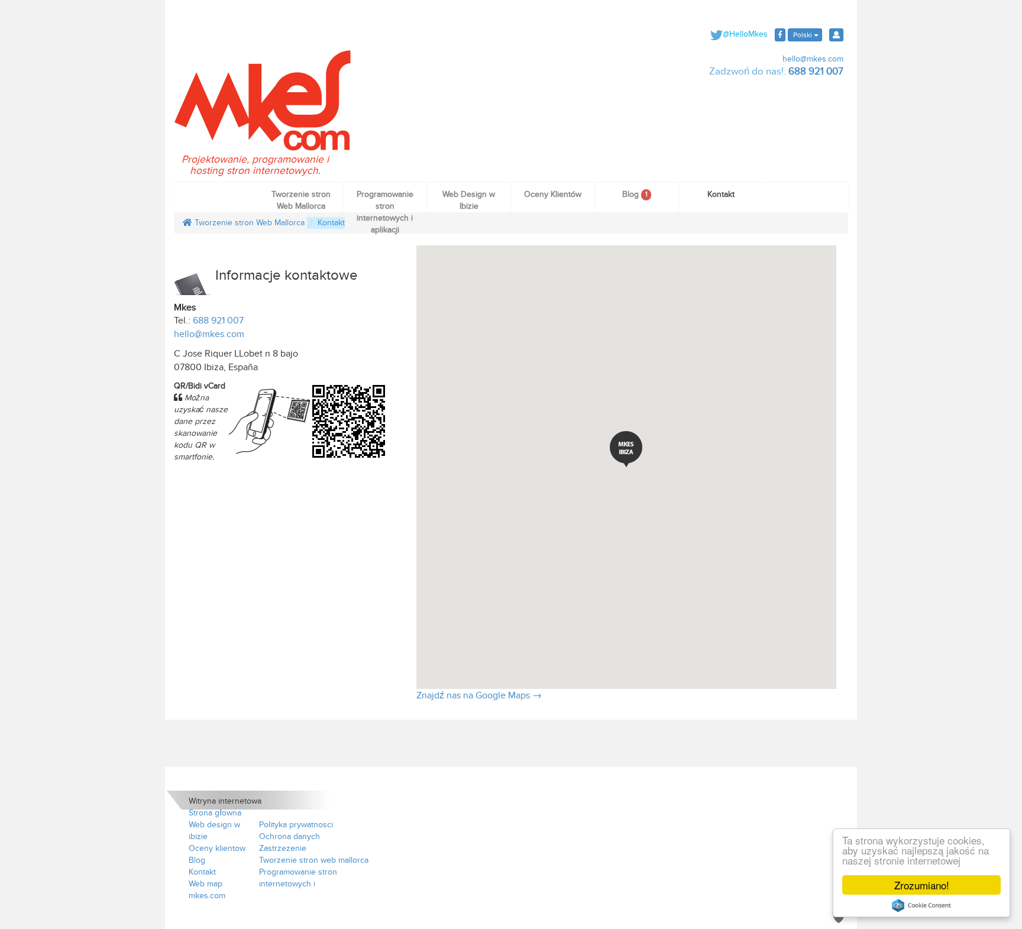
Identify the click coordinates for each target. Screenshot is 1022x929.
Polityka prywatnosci (296, 825)
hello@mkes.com (811, 59)
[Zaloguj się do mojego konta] (836, 34)
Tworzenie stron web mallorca (313, 860)
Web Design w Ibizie (468, 200)
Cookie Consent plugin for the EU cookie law (921, 905)
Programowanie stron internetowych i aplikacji (385, 200)
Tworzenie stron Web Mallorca (301, 200)
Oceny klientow (217, 848)
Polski (802, 35)
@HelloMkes (745, 34)
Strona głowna (215, 813)
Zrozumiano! (921, 885)
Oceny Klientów (552, 194)
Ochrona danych (289, 836)
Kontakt (721, 194)
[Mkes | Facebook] (780, 34)
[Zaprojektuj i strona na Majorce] (262, 100)
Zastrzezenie (282, 848)
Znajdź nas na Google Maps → (479, 695)
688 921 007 (815, 71)
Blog (634, 194)
